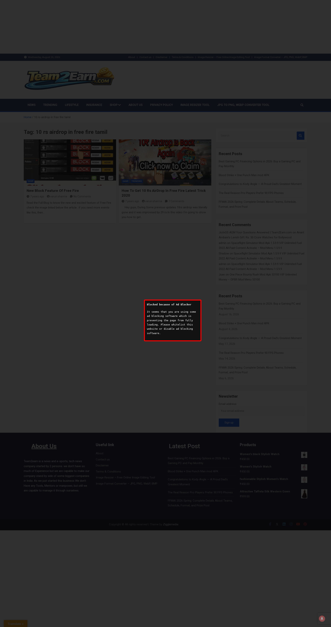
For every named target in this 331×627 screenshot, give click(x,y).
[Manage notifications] (322, 619)
